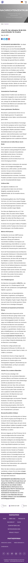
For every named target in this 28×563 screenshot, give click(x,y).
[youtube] (16, 553)
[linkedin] (8, 553)
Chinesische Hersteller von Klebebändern (5, 547)
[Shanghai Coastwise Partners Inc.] (2, 2)
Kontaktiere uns (14, 525)
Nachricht (10, 522)
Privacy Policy (14, 532)
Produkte (21, 518)
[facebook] (3, 553)
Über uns (12, 518)
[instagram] (20, 553)
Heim (2, 24)
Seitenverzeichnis (14, 529)
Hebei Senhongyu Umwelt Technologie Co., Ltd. (19, 543)
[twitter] (12, 553)
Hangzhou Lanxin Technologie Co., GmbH (6, 543)
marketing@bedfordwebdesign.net (17, 561)
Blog (19, 522)
